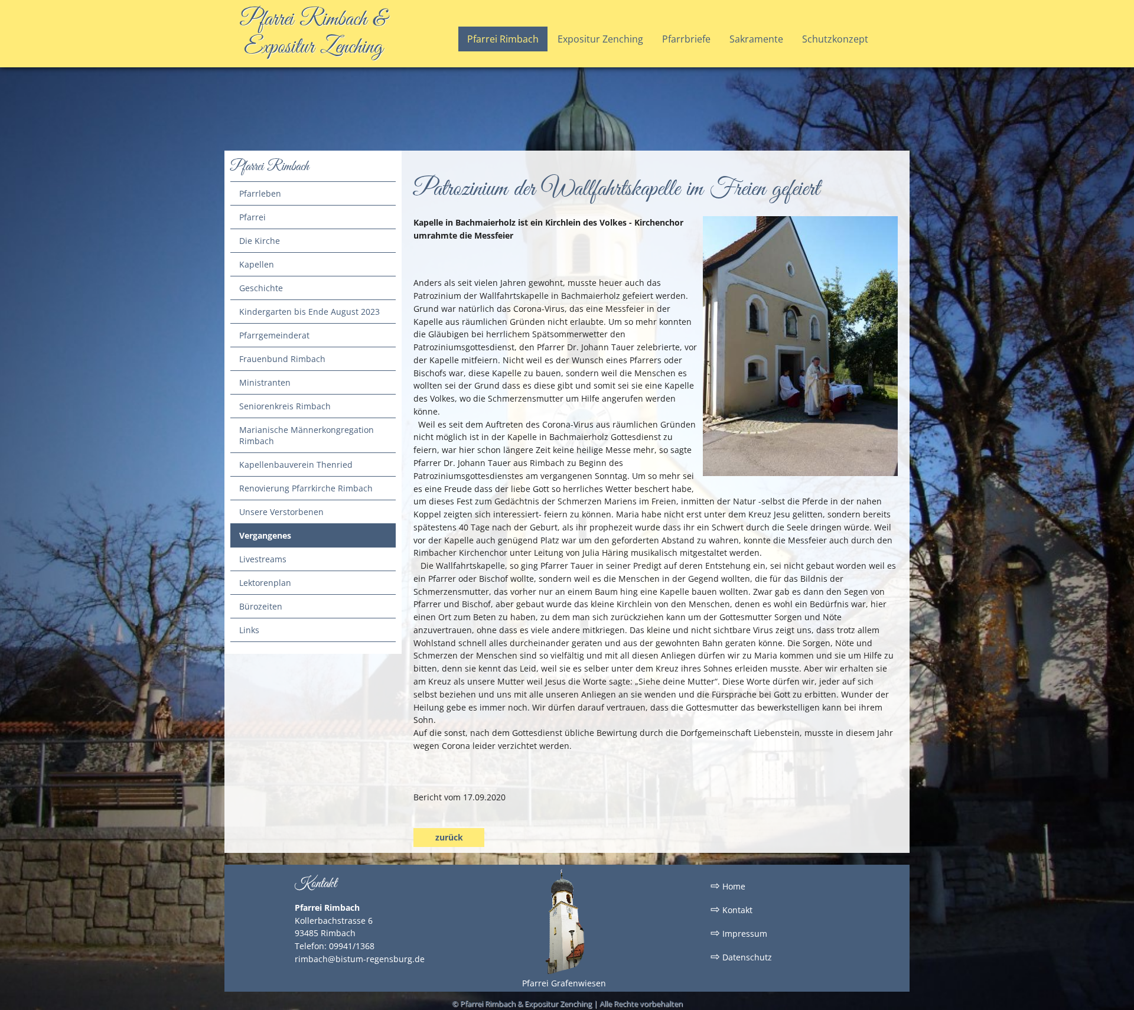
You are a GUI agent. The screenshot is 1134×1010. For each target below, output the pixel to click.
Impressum (739, 932)
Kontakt (731, 909)
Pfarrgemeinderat (274, 335)
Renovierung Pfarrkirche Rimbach (306, 488)
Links (249, 630)
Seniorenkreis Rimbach (285, 406)
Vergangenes (265, 535)
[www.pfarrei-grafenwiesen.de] (564, 972)
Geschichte (261, 288)
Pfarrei (252, 217)
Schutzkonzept (835, 38)
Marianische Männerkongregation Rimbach (306, 435)
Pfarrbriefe (686, 38)
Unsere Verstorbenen (281, 511)
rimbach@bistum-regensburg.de (360, 959)
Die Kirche (259, 240)
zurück (449, 837)
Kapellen (256, 264)
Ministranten (265, 382)
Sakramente (756, 38)
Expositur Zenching (600, 38)
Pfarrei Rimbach (503, 38)
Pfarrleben (260, 193)
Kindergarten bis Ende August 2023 (309, 311)
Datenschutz (741, 956)
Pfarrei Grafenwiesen (564, 983)
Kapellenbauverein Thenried (296, 464)
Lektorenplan (265, 582)
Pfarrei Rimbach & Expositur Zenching (313, 33)
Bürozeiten (260, 606)
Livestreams (262, 559)
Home (728, 885)
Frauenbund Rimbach (282, 358)
